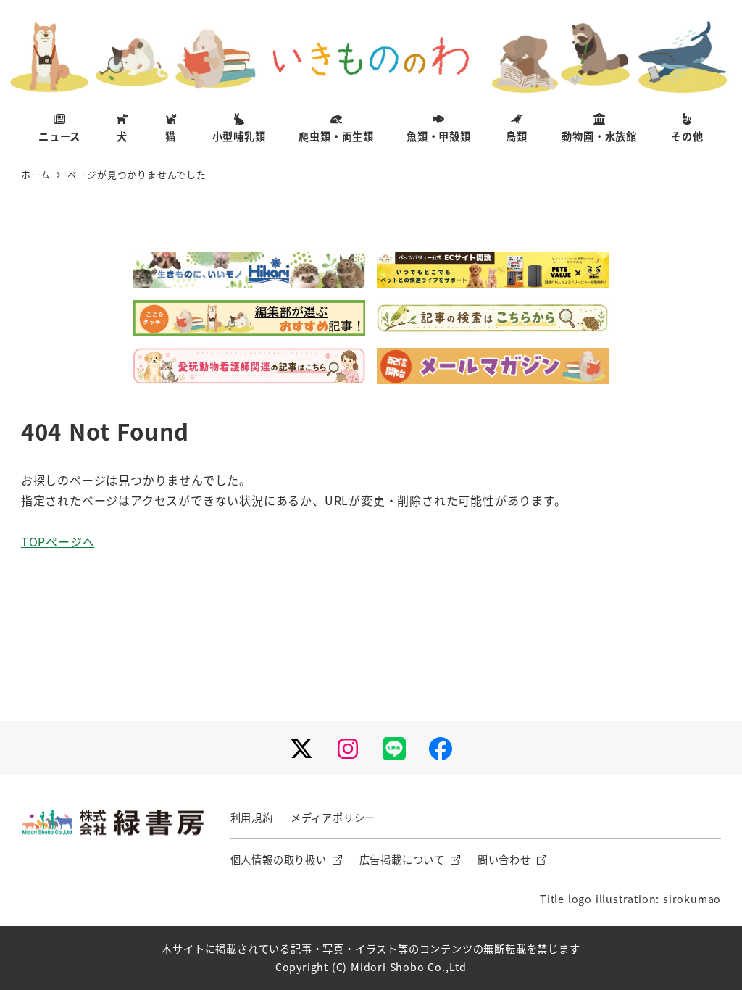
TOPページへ (58, 541)
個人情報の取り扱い (278, 859)
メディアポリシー (333, 817)
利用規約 (251, 817)
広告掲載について (402, 859)
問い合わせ (504, 859)
